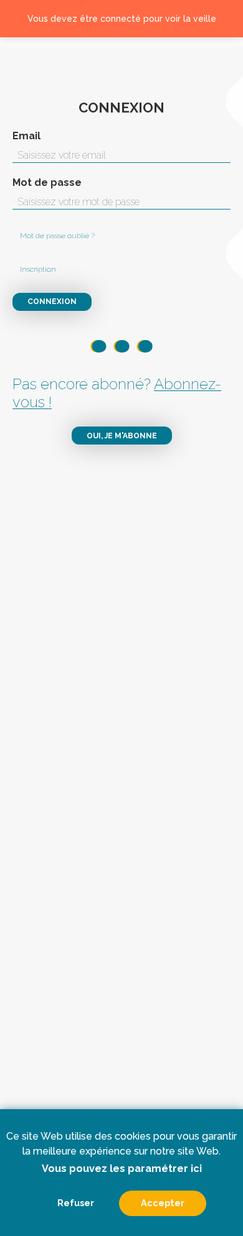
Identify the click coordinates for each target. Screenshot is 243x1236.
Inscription (38, 269)
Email (26, 136)
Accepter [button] (162, 1202)
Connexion (52, 301)
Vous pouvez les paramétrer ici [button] (122, 1168)
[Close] (225, 18)
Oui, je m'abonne (122, 435)
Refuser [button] (75, 1202)
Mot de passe (47, 183)
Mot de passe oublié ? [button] (57, 235)
